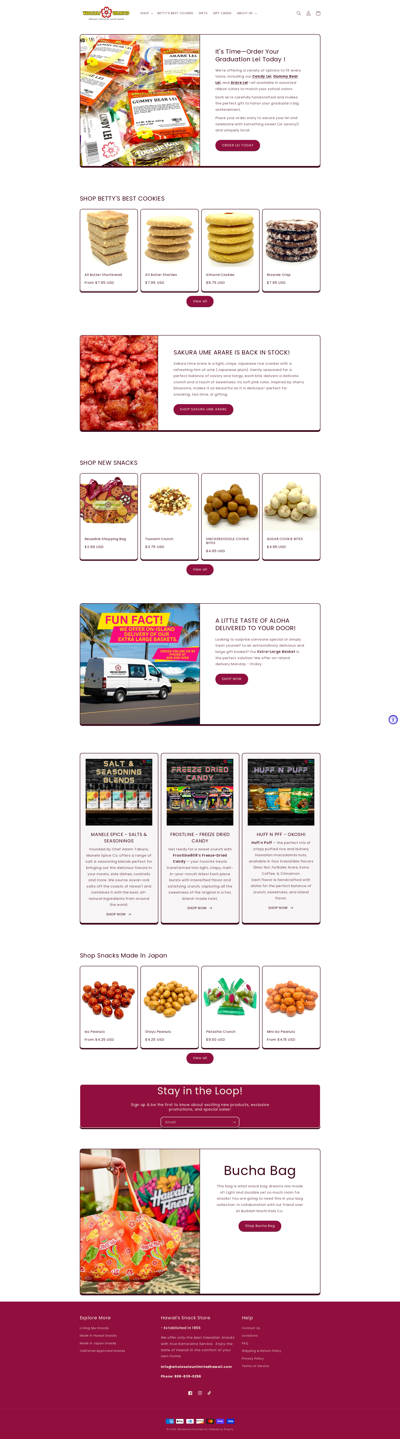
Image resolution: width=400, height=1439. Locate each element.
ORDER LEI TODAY (238, 145)
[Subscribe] (234, 1122)
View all (200, 301)
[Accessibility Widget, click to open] (393, 719)
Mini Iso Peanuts (281, 1032)
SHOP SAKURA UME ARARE (203, 409)
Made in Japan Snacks (98, 1343)
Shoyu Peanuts (158, 1032)
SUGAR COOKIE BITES (285, 539)
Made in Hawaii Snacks (98, 1335)
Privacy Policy (253, 1358)
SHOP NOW (231, 678)
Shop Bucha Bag (260, 1225)
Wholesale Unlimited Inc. (193, 1429)
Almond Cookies (220, 275)
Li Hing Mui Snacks (94, 1328)
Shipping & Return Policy (261, 1351)
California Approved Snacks (102, 1351)
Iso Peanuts (95, 1032)
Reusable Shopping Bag (105, 539)
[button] (146, 13)
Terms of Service (255, 1366)
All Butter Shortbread (103, 275)
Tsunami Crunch (159, 539)
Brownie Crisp (279, 275)
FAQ (245, 1343)
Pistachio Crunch (221, 1032)
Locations (250, 1335)
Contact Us (251, 1328)
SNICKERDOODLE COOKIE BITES (227, 541)
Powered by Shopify (221, 1429)
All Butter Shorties (161, 275)
